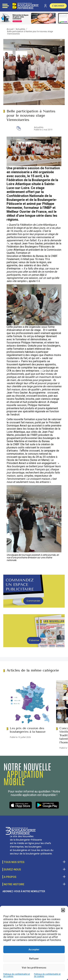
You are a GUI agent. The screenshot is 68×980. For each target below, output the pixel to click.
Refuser (34, 958)
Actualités (20, 29)
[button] (63, 910)
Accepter (34, 949)
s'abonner (58, 5)
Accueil (10, 29)
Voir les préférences (34, 967)
